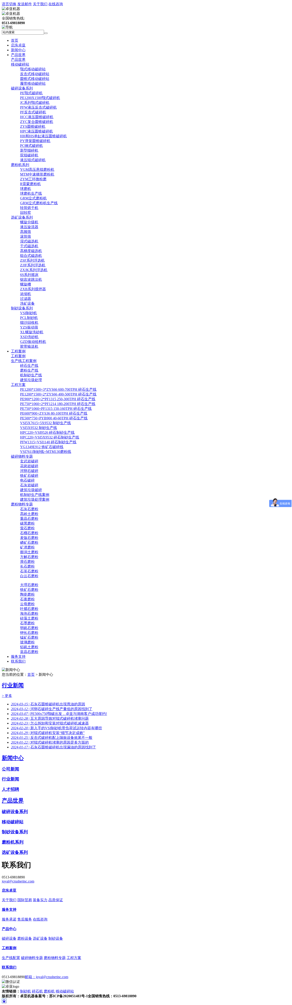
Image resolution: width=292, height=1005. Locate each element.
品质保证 (55, 900)
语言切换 (9, 4)
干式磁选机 (29, 246)
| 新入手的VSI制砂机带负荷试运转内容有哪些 (56, 728)
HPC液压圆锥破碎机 (36, 131)
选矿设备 (40, 938)
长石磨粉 (27, 566)
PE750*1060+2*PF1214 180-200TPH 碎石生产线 (57, 404)
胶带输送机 (29, 346)
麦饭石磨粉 (29, 538)
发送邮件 (24, 4)
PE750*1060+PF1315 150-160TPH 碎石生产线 (56, 409)
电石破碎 (27, 480)
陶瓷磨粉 (27, 594)
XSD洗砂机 (29, 337)
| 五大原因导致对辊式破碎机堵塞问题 (50, 718)
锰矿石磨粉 (29, 637)
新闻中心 (18, 50)
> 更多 (7, 696)
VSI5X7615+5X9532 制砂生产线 (45, 423)
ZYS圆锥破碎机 (32, 126)
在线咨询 (55, 4)
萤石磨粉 (27, 528)
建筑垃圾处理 (31, 380)
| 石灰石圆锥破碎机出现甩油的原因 (48, 704)
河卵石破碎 (29, 471)
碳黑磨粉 (27, 523)
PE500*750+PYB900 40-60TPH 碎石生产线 (54, 418)
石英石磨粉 (29, 571)
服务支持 (18, 656)
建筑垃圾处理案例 (34, 499)
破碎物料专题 (22, 456)
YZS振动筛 (29, 327)
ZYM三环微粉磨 (33, 179)
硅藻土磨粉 (29, 618)
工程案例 (18, 351)
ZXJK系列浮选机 (33, 270)
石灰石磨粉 (29, 509)
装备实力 (40, 900)
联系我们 (18, 661)
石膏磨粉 (27, 599)
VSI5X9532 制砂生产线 (38, 428)
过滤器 (25, 299)
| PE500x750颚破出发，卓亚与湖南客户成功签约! (59, 714)
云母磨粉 (27, 604)
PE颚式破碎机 (31, 93)
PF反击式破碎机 (33, 112)
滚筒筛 (25, 236)
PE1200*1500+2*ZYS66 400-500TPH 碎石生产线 (58, 394)
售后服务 (24, 919)
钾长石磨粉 (29, 633)
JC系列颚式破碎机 (35, 103)
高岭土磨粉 (29, 514)
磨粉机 (49, 991)
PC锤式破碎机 (31, 146)
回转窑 (25, 212)
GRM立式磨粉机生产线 (39, 203)
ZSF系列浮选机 (32, 260)
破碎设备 (9, 938)
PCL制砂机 (29, 318)
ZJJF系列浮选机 (32, 265)
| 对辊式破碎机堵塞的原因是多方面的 (50, 742)
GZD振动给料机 (33, 342)
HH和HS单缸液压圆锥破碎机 (43, 136)
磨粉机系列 (20, 165)
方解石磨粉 (29, 557)
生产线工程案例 (23, 361)
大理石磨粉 (29, 585)
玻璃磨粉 (27, 642)
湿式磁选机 (29, 241)
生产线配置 (11, 958)
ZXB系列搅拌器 (33, 289)
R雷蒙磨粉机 (30, 184)
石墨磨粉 (27, 623)
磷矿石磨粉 (29, 542)
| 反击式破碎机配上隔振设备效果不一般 (51, 738)
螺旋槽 (25, 284)
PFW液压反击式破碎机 (38, 107)
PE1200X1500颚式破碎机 (40, 98)
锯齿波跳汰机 (31, 279)
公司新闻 (10, 769)
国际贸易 (24, 900)
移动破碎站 (20, 64)
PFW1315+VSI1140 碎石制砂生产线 (48, 442)
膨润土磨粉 (29, 552)
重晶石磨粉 (29, 518)
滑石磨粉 (27, 562)
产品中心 (9, 929)
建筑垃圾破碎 (31, 490)
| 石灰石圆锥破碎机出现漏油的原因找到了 (53, 747)
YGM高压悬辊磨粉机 (37, 169)
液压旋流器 (29, 227)
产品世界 (18, 55)
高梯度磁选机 (31, 251)
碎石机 (37, 991)
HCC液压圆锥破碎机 (36, 117)
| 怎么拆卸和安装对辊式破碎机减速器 (50, 723)
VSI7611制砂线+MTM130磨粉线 (45, 452)
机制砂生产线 (31, 375)
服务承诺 (9, 919)
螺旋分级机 (29, 222)
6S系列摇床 (29, 275)
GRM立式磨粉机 (33, 198)
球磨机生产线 (31, 193)
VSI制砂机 (28, 313)
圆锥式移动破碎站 (34, 79)
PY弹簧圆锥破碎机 (35, 141)
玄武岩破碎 (29, 461)
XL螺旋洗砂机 (31, 332)
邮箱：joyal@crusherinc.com (46, 977)
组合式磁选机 (31, 256)
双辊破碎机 (29, 155)
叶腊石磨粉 (29, 609)
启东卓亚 (18, 45)
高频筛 (25, 232)
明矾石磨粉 (29, 628)
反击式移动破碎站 (34, 74)
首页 (14, 40)
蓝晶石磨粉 (29, 652)
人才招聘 (10, 789)
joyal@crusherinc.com (18, 881)
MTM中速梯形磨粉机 (37, 174)
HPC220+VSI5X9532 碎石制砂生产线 (49, 437)
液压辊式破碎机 (33, 160)
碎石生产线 (29, 365)
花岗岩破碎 (29, 466)
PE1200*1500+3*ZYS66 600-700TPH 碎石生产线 (58, 389)
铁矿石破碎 (29, 475)
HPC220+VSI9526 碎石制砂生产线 (47, 432)
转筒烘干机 (29, 208)
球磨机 (25, 189)
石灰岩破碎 (29, 485)
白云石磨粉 (29, 576)
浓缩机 (25, 294)
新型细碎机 (29, 150)
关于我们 (40, 4)
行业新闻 (13, 685)
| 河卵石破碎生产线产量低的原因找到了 (51, 709)
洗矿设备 (27, 303)
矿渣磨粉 (27, 547)
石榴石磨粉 (29, 533)
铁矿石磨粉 (29, 590)
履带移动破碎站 (33, 83)
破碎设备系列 (22, 88)
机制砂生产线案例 (34, 495)
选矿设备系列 (22, 217)
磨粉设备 (24, 938)
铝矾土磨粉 (29, 647)
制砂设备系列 (22, 308)
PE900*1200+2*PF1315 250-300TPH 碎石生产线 (57, 399)
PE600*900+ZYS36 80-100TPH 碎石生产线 (53, 413)
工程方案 (18, 385)
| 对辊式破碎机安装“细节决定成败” (48, 733)
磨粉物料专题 (22, 504)
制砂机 (25, 991)
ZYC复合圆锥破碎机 (36, 122)
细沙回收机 (29, 322)
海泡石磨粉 (29, 613)
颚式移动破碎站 (33, 69)
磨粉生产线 (29, 370)
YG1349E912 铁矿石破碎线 (41, 447)
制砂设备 (55, 938)
